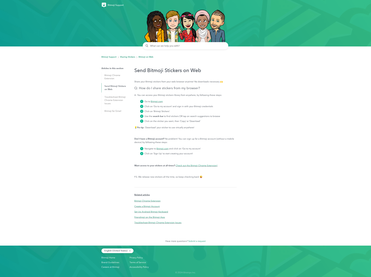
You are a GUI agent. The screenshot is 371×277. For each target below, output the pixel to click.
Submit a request (197, 241)
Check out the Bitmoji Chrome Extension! (197, 165)
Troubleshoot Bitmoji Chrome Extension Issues (115, 100)
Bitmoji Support (109, 57)
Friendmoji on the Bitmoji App (149, 217)
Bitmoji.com (157, 101)
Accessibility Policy (139, 267)
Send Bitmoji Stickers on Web (115, 88)
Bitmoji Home (108, 257)
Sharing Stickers (127, 57)
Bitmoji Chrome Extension (112, 77)
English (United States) (116, 250)
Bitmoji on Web (146, 57)
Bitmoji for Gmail (112, 111)
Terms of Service (138, 262)
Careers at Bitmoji (110, 267)
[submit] (147, 45)
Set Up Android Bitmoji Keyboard (151, 211)
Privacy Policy (136, 257)
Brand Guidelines (110, 262)
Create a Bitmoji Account (147, 206)
